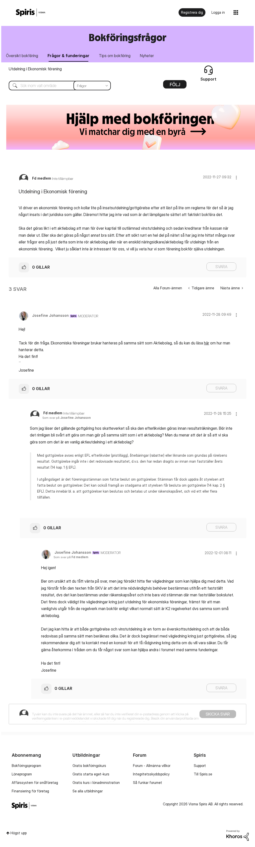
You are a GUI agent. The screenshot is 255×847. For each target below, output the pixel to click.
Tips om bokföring (114, 55)
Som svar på (66, 418)
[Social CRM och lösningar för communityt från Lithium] (237, 835)
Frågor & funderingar (68, 55)
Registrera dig (192, 12)
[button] (236, 177)
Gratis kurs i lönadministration (96, 782)
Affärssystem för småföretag (35, 782)
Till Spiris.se (203, 774)
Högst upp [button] (18, 833)
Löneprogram (22, 774)
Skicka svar (218, 714)
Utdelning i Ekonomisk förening (35, 68)
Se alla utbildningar (87, 791)
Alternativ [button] (174, 86)
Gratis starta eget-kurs (90, 774)
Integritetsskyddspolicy (151, 774)
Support (200, 765)
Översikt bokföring (22, 55)
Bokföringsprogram (26, 765)
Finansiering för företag (30, 791)
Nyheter (147, 55)
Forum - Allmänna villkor (151, 765)
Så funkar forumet (147, 782)
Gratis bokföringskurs (89, 765)
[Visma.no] (30, 12)
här (206, 342)
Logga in (218, 12)
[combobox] (56, 85)
